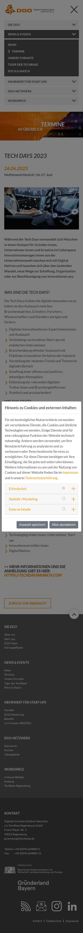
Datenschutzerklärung (41, 478)
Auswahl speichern (32, 524)
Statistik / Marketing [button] (23, 499)
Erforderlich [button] (17, 489)
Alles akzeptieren (64, 524)
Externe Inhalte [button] (20, 509)
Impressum (70, 472)
